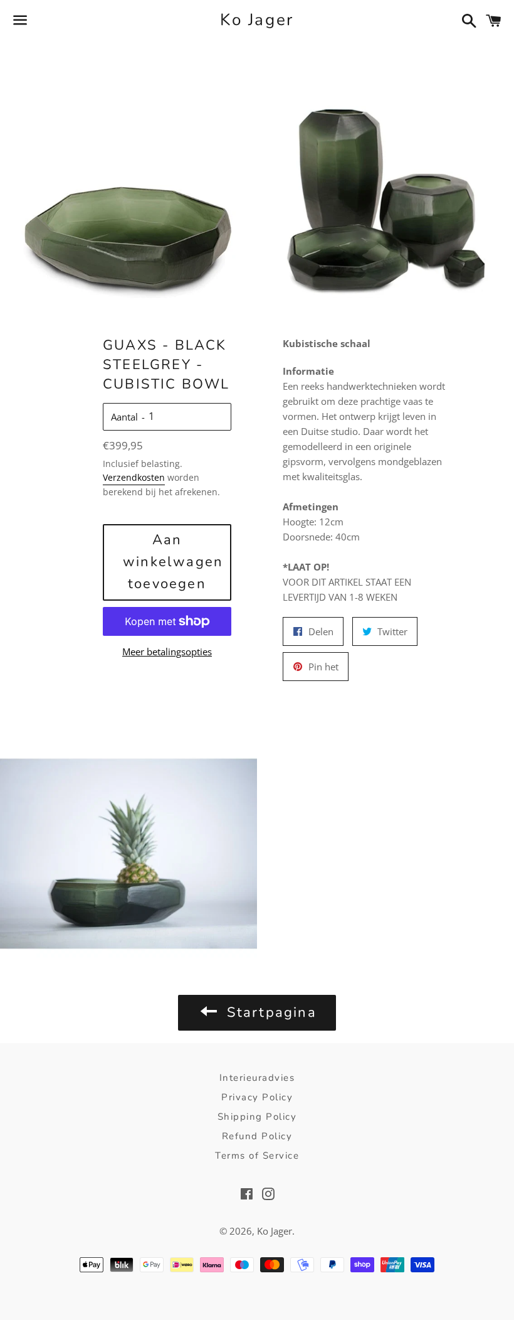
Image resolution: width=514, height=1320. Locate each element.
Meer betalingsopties (167, 651)
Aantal (124, 416)
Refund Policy (257, 1136)
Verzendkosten (134, 477)
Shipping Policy (257, 1116)
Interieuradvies (257, 1077)
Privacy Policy (257, 1097)
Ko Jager (257, 20)
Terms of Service (257, 1155)
